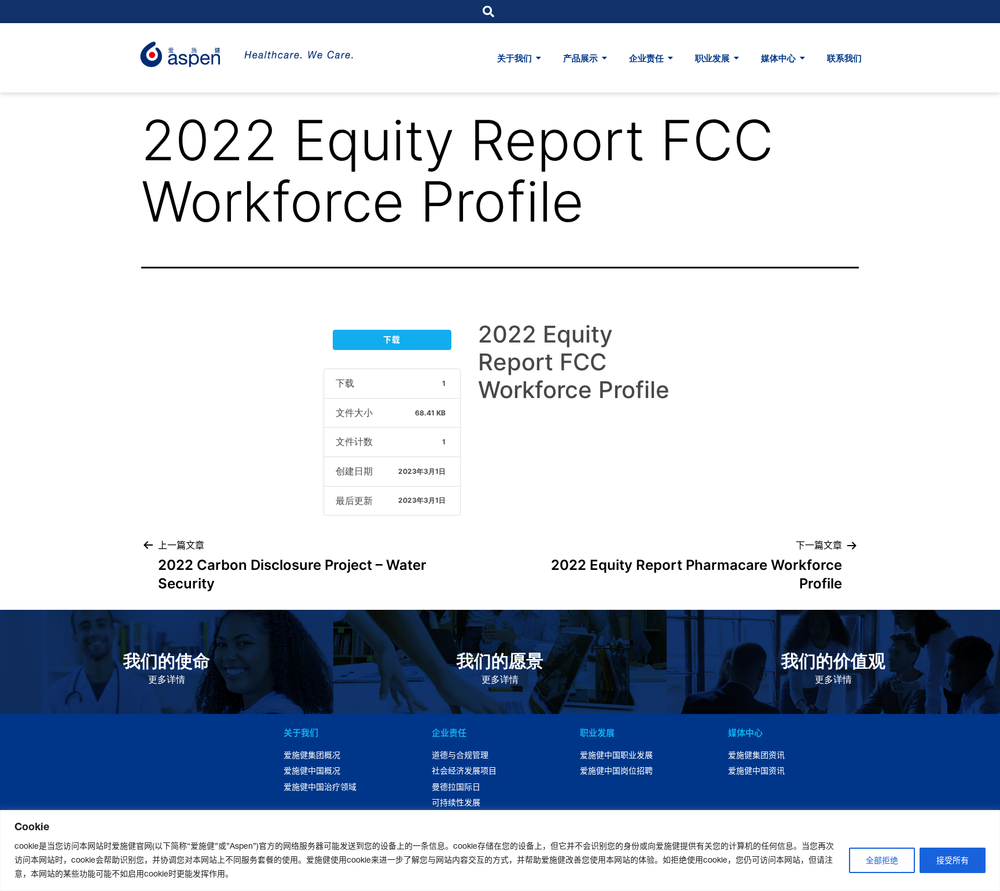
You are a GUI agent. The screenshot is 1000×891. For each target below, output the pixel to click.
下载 (391, 339)
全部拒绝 (882, 860)
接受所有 (952, 860)
